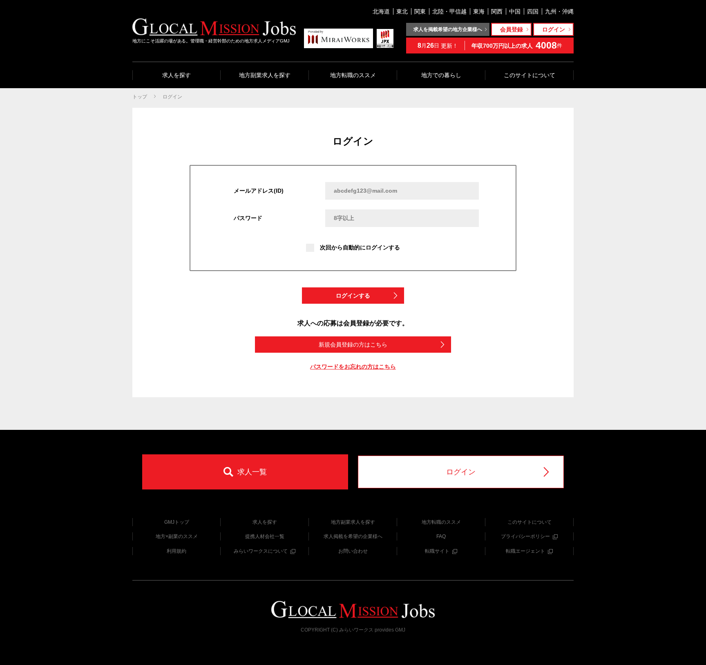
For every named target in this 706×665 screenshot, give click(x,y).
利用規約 (176, 551)
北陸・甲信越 (449, 11)
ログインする (353, 295)
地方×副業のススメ (177, 536)
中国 (515, 11)
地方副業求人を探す (264, 75)
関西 (497, 11)
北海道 (381, 11)
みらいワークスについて (261, 551)
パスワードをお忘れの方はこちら (353, 366)
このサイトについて (529, 75)
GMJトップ (176, 522)
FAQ (441, 536)
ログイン (172, 97)
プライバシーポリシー (525, 536)
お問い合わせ (353, 551)
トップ (139, 97)
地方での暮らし (441, 75)
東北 (402, 11)
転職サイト (437, 551)
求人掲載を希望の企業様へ (353, 536)
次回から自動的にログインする (360, 247)
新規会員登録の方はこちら (353, 344)
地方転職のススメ (353, 75)
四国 (532, 11)
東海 (479, 11)
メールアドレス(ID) (259, 190)
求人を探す (176, 75)
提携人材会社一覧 (264, 536)
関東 (420, 11)
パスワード (248, 218)
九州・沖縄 (559, 11)
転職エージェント (525, 551)
